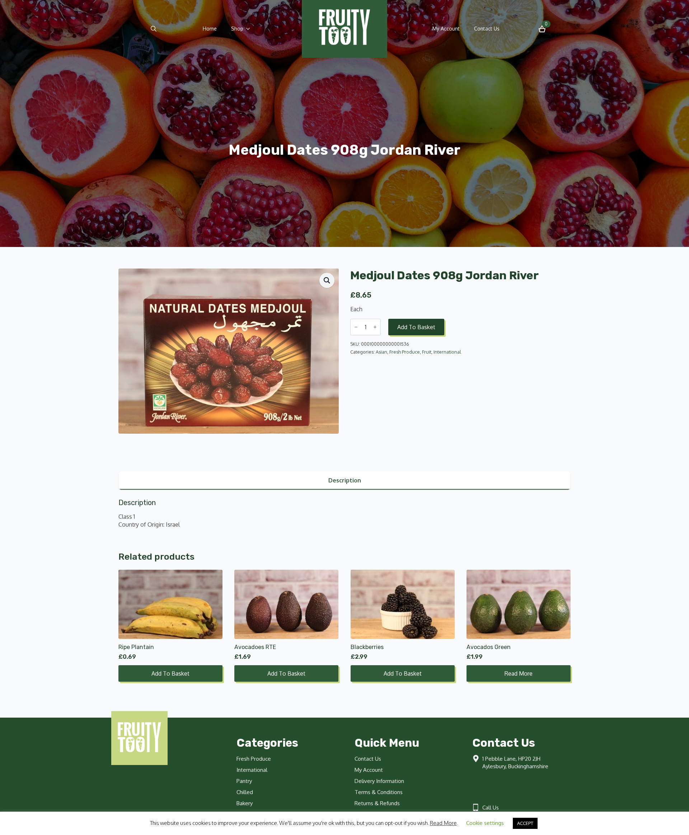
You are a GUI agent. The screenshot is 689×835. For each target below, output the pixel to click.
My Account (446, 28)
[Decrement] (356, 327)
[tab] (344, 480)
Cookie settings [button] (485, 823)
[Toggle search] (154, 29)
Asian (381, 352)
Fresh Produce (404, 352)
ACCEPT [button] (525, 823)
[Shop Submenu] (250, 28)
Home (210, 28)
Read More (443, 823)
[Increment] (375, 327)
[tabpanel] (344, 513)
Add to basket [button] (170, 673)
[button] (326, 280)
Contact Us (487, 28)
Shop (237, 28)
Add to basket (416, 327)
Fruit (426, 352)
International (447, 352)
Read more (519, 673)
